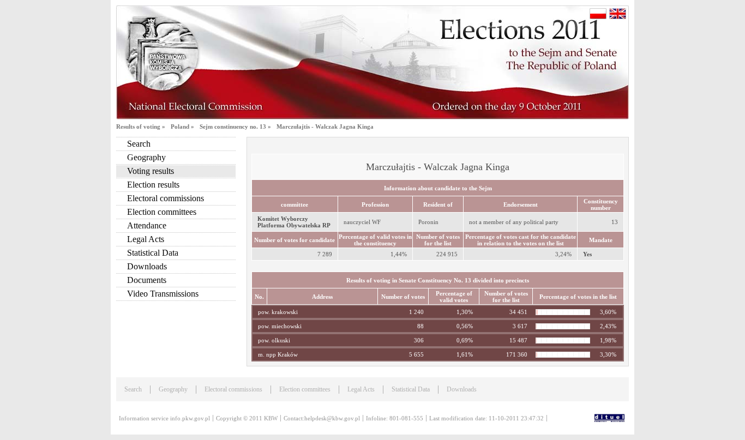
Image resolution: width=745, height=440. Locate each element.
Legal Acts (145, 239)
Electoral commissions (165, 198)
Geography (146, 157)
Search (139, 143)
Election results (153, 184)
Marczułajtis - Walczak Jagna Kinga (325, 126)
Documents (146, 280)
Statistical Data (152, 252)
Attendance (146, 225)
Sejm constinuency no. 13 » (235, 126)
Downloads (147, 266)
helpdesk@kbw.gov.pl (332, 418)
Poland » (182, 126)
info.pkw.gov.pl (190, 418)
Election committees (161, 211)
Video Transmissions (163, 293)
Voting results (150, 171)
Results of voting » (140, 126)
